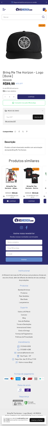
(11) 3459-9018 (26, 346)
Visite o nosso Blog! (25, 362)
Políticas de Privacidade (24, 337)
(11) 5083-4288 (25, 349)
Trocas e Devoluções (24, 324)
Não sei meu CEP (10, 121)
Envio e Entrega (24, 331)
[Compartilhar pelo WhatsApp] (15, 131)
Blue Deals (24, 299)
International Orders (24, 327)
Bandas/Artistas (24, 290)
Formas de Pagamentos (24, 334)
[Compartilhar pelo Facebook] (19, 131)
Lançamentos (24, 302)
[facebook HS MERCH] (26, 227)
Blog (24, 318)
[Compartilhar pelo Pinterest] (27, 131)
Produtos (24, 293)
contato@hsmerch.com (25, 353)
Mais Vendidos (24, 296)
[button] (24, 102)
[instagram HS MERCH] (21, 227)
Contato (24, 315)
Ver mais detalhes (10, 91)
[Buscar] (43, 17)
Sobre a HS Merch (24, 312)
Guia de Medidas (24, 321)
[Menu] (5, 9)
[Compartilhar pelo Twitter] (23, 131)
